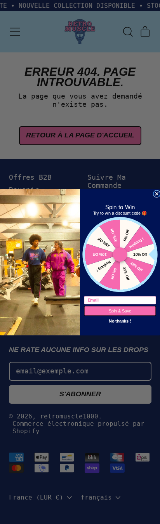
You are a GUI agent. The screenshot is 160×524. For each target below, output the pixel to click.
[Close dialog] (156, 193)
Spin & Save (120, 310)
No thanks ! (120, 320)
